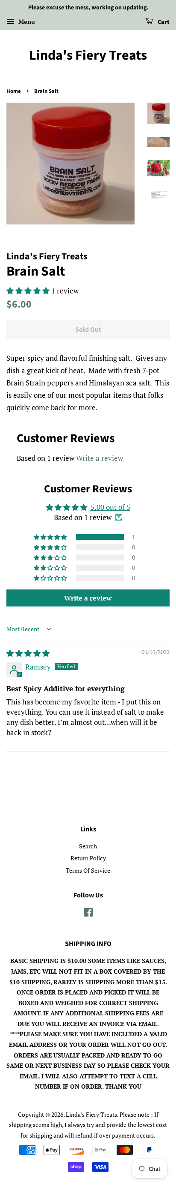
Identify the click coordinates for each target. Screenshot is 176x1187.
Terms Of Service (88, 870)
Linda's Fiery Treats (88, 55)
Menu (26, 21)
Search (88, 846)
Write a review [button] (88, 598)
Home (13, 91)
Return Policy (88, 858)
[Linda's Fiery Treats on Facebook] (88, 914)
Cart (163, 22)
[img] (28, 653)
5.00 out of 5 (110, 507)
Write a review (99, 458)
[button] (28, 291)
